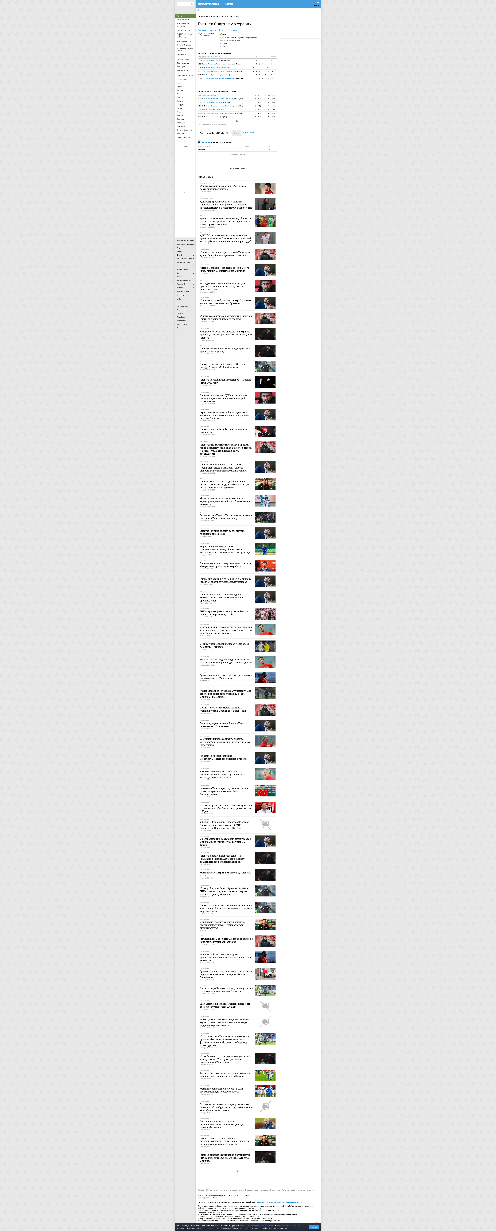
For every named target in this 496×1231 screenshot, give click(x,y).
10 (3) (260, 106)
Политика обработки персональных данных (298, 1190)
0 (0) (259, 102)
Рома (185, 224)
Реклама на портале (236, 1190)
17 (272, 71)
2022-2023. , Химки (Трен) (214, 75)
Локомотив (192, 165)
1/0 (273, 109)
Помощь (201, 1190)
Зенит (192, 158)
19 (262, 71)
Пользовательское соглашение (256, 1190)
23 (255, 106)
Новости (212, 30)
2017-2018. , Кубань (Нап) (220, 99)
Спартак (185, 178)
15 (272, 78)
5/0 (273, 99)
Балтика (192, 151)
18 (253, 64)
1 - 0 (266, 67)
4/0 (273, 106)
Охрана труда (275, 1190)
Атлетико (185, 196)
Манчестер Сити (185, 210)
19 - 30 (267, 64)
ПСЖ (192, 217)
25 (255, 99)
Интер (192, 203)
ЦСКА (185, 185)
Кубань (206, 143)
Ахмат (185, 151)
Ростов (185, 171)
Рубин (179, 178)
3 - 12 (266, 75)
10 (262, 78)
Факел (192, 178)
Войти (316, 6)
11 (262, 64)
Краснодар (179, 165)
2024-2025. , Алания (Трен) (214, 67)
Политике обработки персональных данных (257, 1226)
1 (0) (259, 117)
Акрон (179, 151)
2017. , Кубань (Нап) (211, 109)
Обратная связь (212, 1190)
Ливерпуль (179, 210)
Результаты (219, 16)
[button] (215, 133)
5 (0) (259, 99)
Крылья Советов (185, 165)
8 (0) (259, 113)
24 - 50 (267, 71)
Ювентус (185, 231)
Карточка (202, 30)
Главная (180, 10)
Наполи (185, 217)
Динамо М (185, 158)
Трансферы (232, 30)
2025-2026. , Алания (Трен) (214, 60)
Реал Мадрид (179, 224)
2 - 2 (266, 60)
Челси (192, 224)
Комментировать (237, 168)
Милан (179, 217)
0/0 (273, 102)
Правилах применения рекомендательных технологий (279, 1202)
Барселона (179, 203)
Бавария (192, 196)
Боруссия (185, 203)
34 (253, 71)
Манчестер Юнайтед (192, 210)
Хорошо (314, 1227)
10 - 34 (267, 78)
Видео (221, 30)
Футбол (179, 16)
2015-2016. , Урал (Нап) (220, 113)
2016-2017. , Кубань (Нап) (220, 106)
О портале (223, 1190)
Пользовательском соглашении (288, 1226)
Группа (273, 75)
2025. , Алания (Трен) (219, 64)
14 (253, 78)
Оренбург (179, 171)
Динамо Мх (179, 158)
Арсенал (179, 196)
